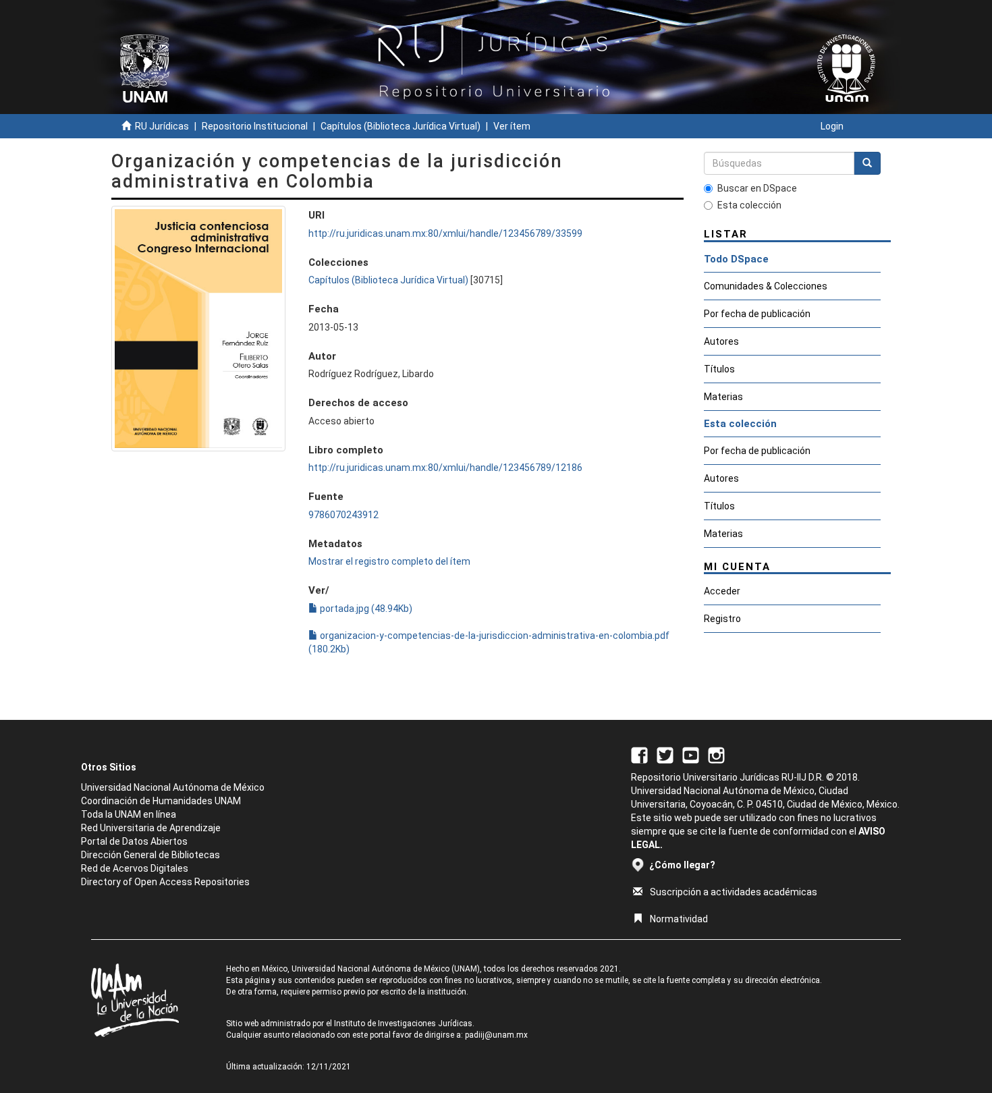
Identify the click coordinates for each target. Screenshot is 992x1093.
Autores (721, 341)
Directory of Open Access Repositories (165, 881)
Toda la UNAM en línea (128, 814)
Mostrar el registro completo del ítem (389, 561)
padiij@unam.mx (496, 1035)
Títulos (719, 369)
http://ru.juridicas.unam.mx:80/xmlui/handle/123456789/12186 (445, 467)
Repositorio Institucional (255, 126)
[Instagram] (716, 754)
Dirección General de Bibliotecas (150, 854)
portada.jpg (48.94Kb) (365, 608)
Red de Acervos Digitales (134, 868)
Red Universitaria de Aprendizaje (151, 827)
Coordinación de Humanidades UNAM (161, 800)
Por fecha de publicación (757, 313)
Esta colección (749, 205)
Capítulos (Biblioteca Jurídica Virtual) (400, 126)
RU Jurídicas (162, 126)
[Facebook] (639, 754)
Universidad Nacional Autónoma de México (173, 787)
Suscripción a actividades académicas (733, 892)
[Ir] (867, 163)
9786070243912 (343, 514)
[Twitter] (665, 754)
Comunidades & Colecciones (765, 286)
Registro (722, 618)
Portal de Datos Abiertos (134, 841)
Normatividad (679, 919)
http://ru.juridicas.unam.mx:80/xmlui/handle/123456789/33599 (445, 233)
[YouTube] (690, 754)
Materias (723, 396)
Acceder (722, 591)
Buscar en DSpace (757, 188)
